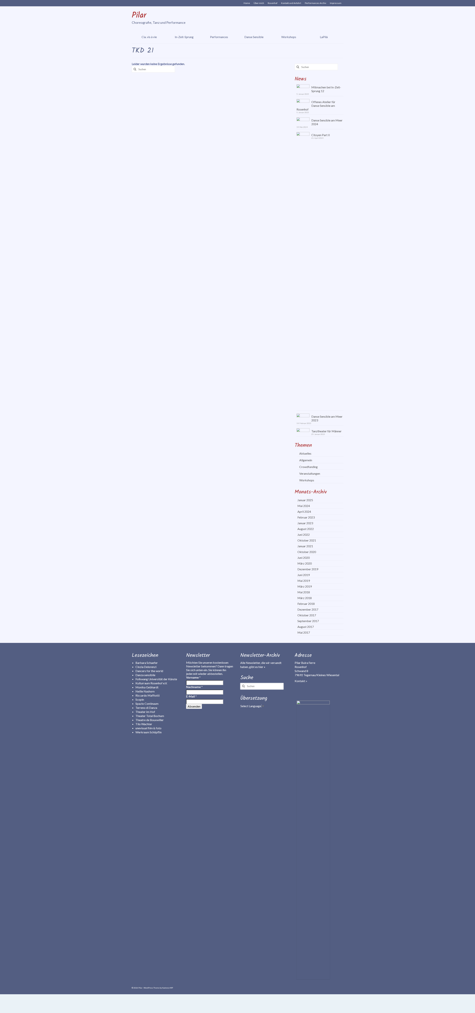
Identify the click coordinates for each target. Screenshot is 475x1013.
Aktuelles (305, 453)
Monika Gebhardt (146, 687)
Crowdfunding (308, 467)
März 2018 (304, 598)
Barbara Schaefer (146, 662)
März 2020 (304, 563)
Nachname (194, 687)
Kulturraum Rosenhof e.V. (151, 683)
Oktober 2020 (306, 552)
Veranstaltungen (309, 473)
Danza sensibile (145, 675)
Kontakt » (301, 681)
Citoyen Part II (320, 135)
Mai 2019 (303, 580)
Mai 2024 (303, 506)
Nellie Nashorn (145, 691)
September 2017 (308, 621)
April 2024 (304, 511)
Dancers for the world (149, 671)
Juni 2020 (303, 557)
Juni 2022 (303, 534)
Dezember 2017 (307, 609)
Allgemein (305, 460)
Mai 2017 (303, 632)
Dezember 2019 (307, 569)
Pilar (139, 15)
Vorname (193, 677)
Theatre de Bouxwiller (149, 720)
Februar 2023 (306, 517)
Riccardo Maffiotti (147, 695)
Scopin (139, 699)
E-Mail (191, 696)
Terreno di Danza (146, 707)
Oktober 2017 (306, 615)
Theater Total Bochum (149, 716)
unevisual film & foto (148, 728)
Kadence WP (167, 988)
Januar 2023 (305, 523)
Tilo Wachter (143, 724)
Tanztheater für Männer (326, 431)
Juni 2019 (303, 575)
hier (261, 667)
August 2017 (305, 626)
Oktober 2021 (306, 540)
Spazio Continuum (146, 703)
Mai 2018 (303, 592)
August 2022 (305, 529)
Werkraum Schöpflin (148, 732)
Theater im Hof (145, 711)
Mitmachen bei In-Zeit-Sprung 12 (326, 89)
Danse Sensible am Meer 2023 (327, 418)
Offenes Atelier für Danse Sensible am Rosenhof (316, 105)
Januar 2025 (305, 500)
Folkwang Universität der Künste (156, 679)
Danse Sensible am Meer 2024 (327, 122)
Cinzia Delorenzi (145, 667)
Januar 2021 (305, 546)
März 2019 (304, 586)
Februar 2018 (306, 603)
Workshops (306, 480)
